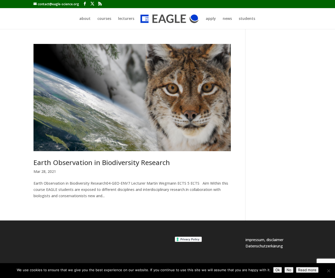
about (85, 19)
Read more (307, 270)
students (247, 19)
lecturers (126, 19)
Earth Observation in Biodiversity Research (102, 162)
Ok (277, 270)
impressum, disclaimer (264, 239)
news (227, 19)
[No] (328, 270)
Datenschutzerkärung (264, 245)
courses (104, 19)
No (289, 270)
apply (211, 19)
